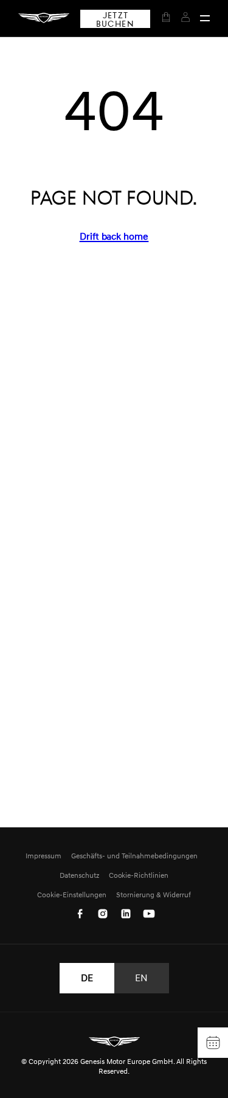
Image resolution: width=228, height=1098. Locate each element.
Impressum (43, 855)
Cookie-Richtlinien (139, 875)
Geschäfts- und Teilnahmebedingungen (134, 855)
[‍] (205, 18)
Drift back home (114, 236)
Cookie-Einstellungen (71, 894)
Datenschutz (79, 875)
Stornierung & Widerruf (153, 894)
